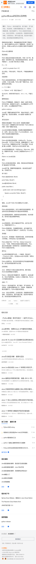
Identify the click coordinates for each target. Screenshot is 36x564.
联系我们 (18, 539)
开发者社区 (8, 543)
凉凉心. (3, 323)
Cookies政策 (17, 550)
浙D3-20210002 (19, 556)
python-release (6, 521)
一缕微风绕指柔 (6, 334)
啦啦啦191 (4, 373)
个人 (33, 11)
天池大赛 (14, 543)
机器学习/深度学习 (25, 300)
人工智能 (10, 304)
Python (15, 300)
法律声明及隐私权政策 (7, 550)
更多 (3, 487)
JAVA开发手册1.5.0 (7, 505)
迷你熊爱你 (4, 362)
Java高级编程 (6, 482)
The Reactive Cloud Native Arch (11, 502)
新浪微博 (11, 534)
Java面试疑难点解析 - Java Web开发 (13, 467)
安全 (17, 304)
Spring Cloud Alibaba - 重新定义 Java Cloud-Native (17, 498)
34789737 (4, 345)
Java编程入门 (6, 474)
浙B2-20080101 (20, 554)
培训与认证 (20, 543)
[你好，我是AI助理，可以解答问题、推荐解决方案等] (25, 7)
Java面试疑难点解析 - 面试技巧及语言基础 (14, 463)
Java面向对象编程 (7, 478)
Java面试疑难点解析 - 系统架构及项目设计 (14, 471)
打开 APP (30, 2)
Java (9, 300)
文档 (3, 543)
